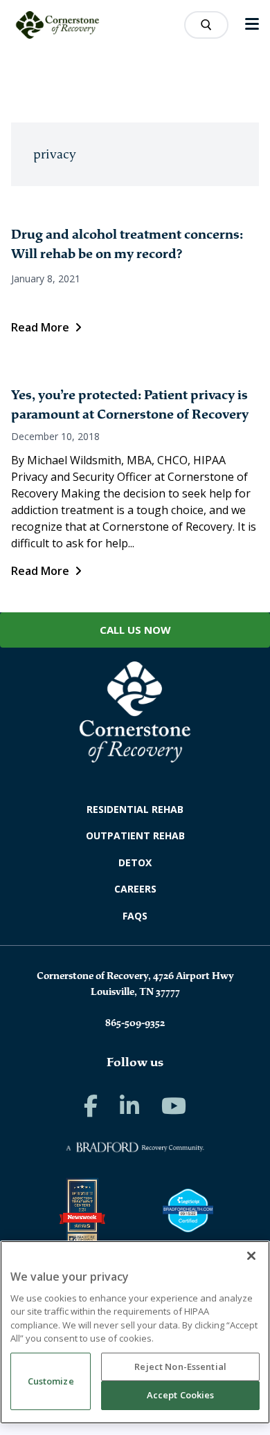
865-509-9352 (135, 1022)
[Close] (251, 1256)
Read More (40, 327)
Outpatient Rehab (135, 835)
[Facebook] (91, 1106)
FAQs (135, 915)
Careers (135, 888)
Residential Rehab (135, 809)
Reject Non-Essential (180, 1366)
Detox (135, 862)
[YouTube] (173, 1106)
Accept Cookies (181, 1395)
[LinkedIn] (129, 1106)
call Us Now (135, 630)
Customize (51, 1381)
